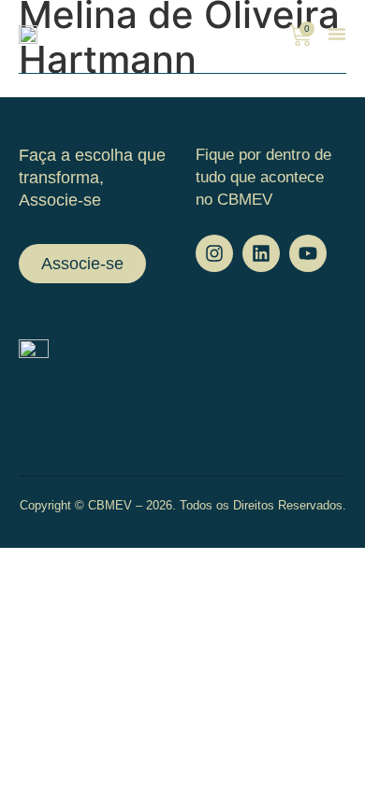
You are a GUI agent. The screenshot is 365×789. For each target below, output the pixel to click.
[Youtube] (308, 253)
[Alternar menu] (337, 33)
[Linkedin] (261, 253)
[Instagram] (214, 253)
